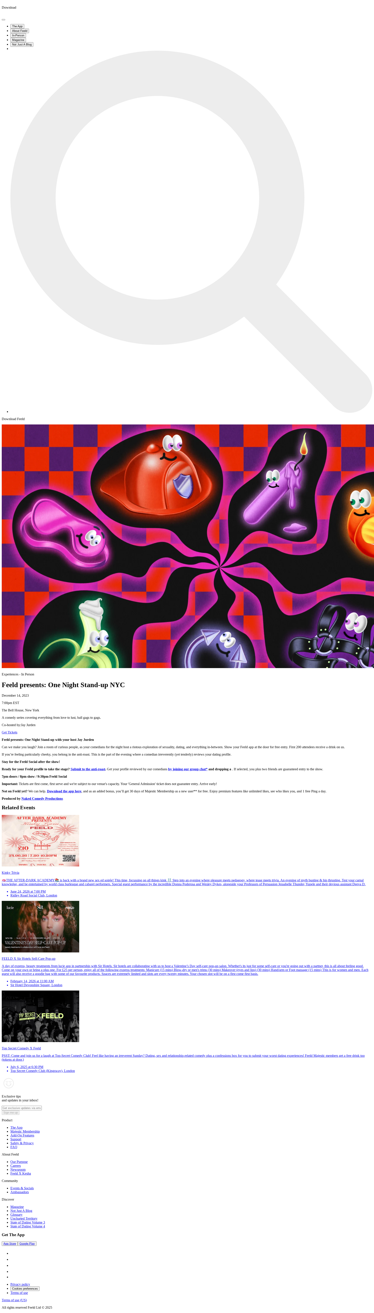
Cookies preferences (25, 1288)
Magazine (18, 40)
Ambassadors (19, 1192)
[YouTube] (13, 1271)
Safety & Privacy (22, 1143)
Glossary (16, 1214)
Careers (15, 1165)
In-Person (18, 35)
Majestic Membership (25, 1131)
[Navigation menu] (3, 19)
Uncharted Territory (23, 1218)
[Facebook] (13, 1265)
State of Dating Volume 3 (27, 1222)
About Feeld (19, 30)
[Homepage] (18, 14)
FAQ (13, 1147)
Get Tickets (9, 732)
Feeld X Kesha (20, 1173)
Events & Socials (22, 1188)
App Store (9, 1243)
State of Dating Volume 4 (27, 1226)
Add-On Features (22, 1135)
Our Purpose (19, 1162)
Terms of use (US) (14, 1300)
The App (17, 26)
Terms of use (19, 1293)
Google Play (27, 1243)
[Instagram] (13, 1259)
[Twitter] (12, 1277)
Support (15, 1139)
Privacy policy (20, 1284)
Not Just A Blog (22, 44)
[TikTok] (13, 1253)
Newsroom (18, 1169)
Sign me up (10, 1112)
